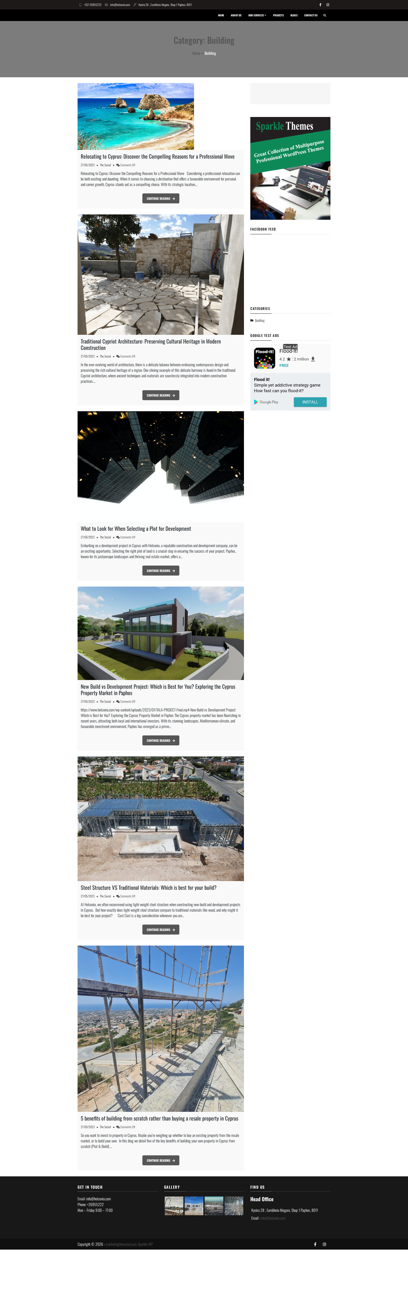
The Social (105, 165)
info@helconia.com (120, 4)
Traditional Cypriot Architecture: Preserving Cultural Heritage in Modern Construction (151, 344)
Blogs (294, 15)
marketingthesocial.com (121, 1244)
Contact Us (310, 15)
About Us (236, 15)
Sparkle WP (145, 1244)
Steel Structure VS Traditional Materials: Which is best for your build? (149, 887)
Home (221, 15)
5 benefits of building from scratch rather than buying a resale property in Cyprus (159, 1118)
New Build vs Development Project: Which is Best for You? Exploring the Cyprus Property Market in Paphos (158, 689)
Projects (278, 15)
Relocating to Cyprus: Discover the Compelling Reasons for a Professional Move (158, 156)
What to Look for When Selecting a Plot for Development (136, 528)
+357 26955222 (93, 4)
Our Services (256, 15)
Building (260, 320)
